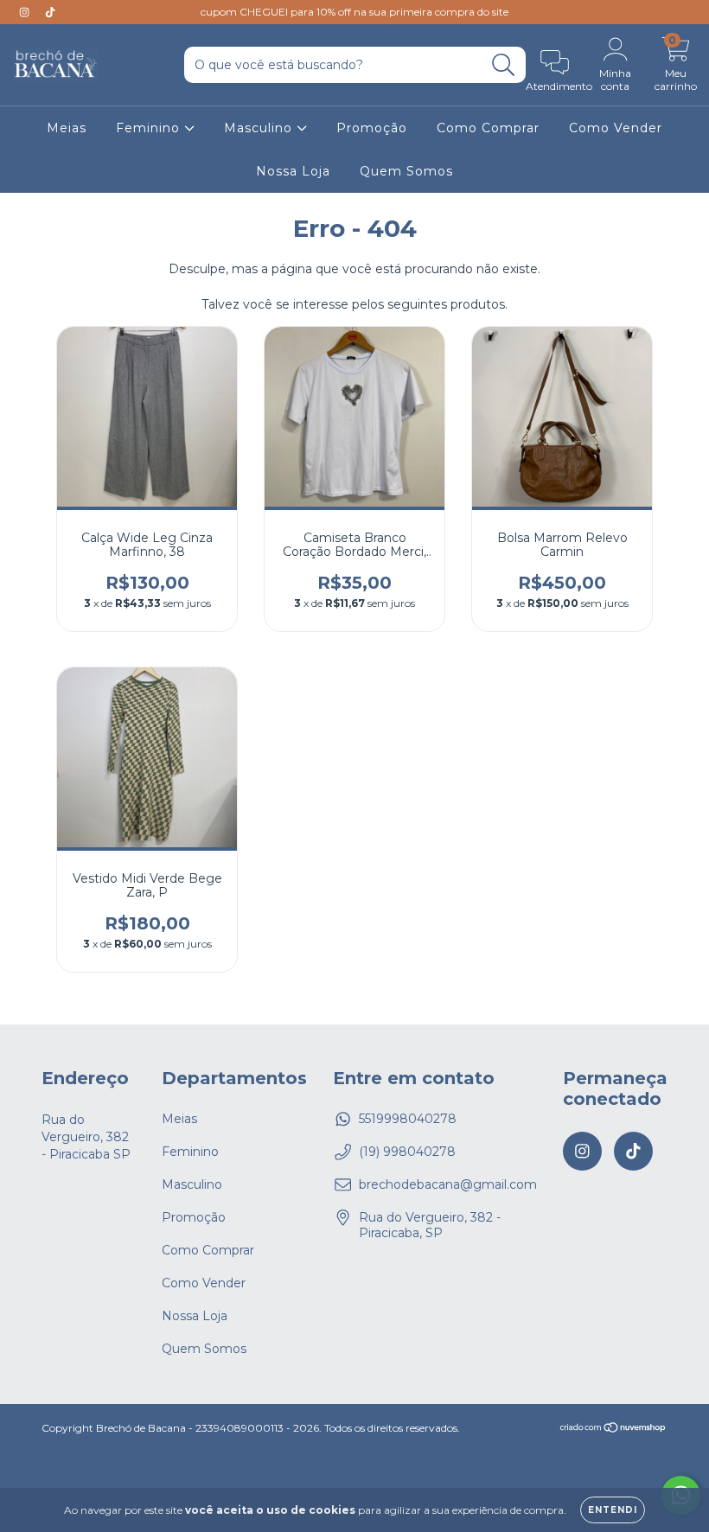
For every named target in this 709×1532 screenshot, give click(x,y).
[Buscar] (503, 65)
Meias (66, 128)
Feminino (150, 128)
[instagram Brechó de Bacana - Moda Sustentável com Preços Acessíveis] (26, 12)
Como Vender (615, 128)
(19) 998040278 (407, 1151)
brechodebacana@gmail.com (448, 1184)
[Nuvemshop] (613, 1429)
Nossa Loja (293, 171)
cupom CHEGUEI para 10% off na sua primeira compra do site (354, 11)
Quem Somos (406, 171)
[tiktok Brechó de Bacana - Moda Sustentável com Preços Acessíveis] (50, 12)
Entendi (612, 1510)
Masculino (260, 128)
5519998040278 (408, 1119)
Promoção (371, 128)
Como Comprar (488, 128)
